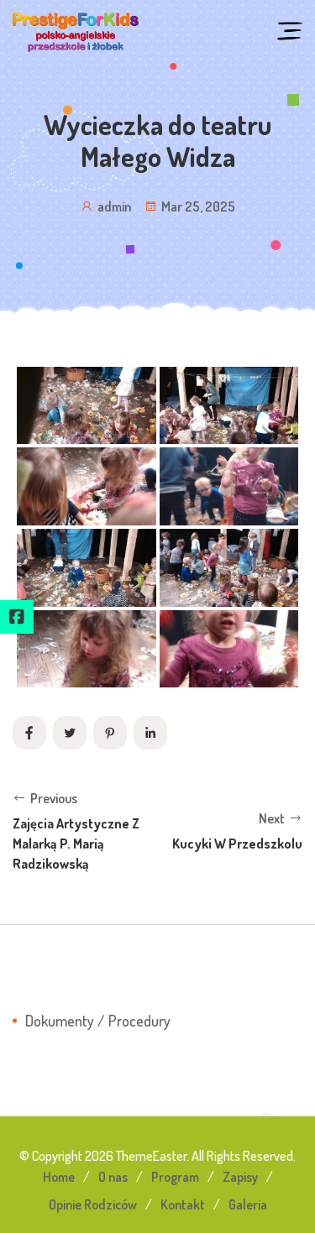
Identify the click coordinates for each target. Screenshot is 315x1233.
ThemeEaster (151, 1155)
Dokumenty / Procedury (98, 1020)
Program (175, 1176)
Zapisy (240, 1176)
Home (59, 1176)
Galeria (247, 1204)
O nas (113, 1176)
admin (114, 206)
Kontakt (182, 1204)
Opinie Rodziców (93, 1204)
